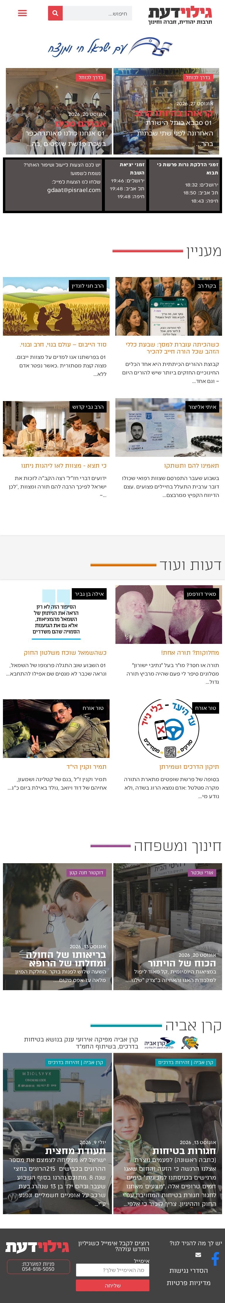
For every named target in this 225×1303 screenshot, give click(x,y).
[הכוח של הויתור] (167, 926)
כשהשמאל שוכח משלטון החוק (65, 652)
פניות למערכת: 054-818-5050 (38, 1266)
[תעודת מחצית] (57, 1133)
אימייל (141, 1260)
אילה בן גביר (89, 593)
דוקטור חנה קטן (86, 873)
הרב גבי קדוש (88, 406)
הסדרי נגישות (188, 1271)
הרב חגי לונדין (88, 285)
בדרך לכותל (198, 77)
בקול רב (207, 285)
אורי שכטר (202, 873)
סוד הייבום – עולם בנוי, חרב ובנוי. (63, 344)
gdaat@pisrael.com (73, 190)
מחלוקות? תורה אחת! (190, 652)
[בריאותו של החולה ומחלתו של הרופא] (57, 926)
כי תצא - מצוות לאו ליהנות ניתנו (64, 465)
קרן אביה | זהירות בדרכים (185, 1062)
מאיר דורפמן (201, 593)
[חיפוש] (55, 13)
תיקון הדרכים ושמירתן (189, 766)
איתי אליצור (202, 406)
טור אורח (205, 707)
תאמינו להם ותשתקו (191, 465)
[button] (22, 13)
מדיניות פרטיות (189, 1283)
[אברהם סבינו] (59, 111)
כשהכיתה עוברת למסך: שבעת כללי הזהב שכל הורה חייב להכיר (172, 348)
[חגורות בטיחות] (167, 1133)
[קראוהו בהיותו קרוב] (166, 111)
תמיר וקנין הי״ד (87, 766)
